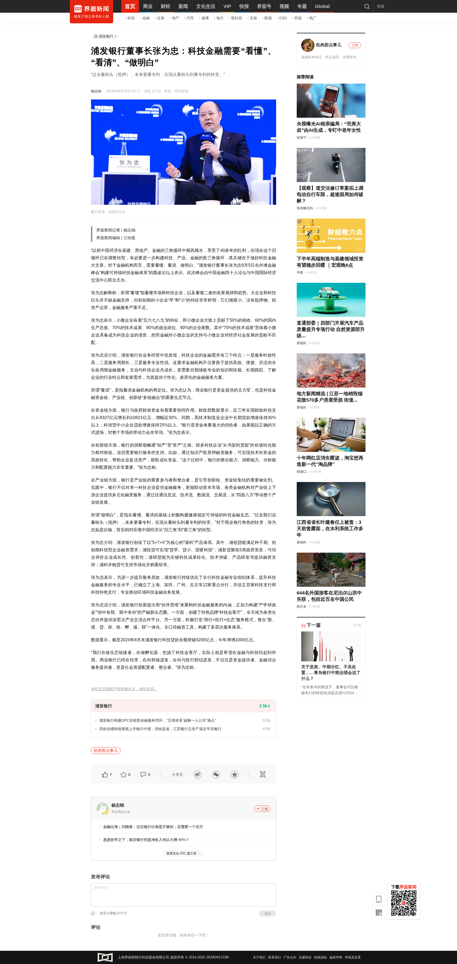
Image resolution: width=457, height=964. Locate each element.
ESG (283, 18)
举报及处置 (353, 957)
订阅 (264, 809)
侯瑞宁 (301, 137)
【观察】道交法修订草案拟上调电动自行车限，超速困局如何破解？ (330, 194)
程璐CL (302, 472)
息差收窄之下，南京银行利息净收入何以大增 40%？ (146, 840)
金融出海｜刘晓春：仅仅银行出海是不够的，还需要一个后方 (153, 827)
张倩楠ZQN (305, 208)
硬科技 (236, 18)
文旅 (253, 18)
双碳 (298, 18)
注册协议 (305, 957)
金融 (146, 18)
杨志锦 (96, 91)
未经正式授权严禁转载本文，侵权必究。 (124, 689)
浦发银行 (106, 36)
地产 (175, 18)
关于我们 (259, 957)
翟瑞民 (301, 343)
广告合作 (290, 957)
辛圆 (300, 272)
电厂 (313, 18)
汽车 (190, 18)
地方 (220, 18)
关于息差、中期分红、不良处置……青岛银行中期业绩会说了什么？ (330, 673)
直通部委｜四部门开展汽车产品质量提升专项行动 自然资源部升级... (331, 329)
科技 (131, 18)
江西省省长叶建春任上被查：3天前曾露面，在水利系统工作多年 (330, 529)
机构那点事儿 (106, 750)
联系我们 (274, 957)
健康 (205, 18)
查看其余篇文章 (181, 853)
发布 (267, 914)
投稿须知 (320, 957)
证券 (160, 18)
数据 (268, 18)
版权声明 (336, 957)
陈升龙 (301, 606)
